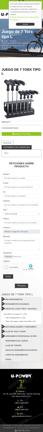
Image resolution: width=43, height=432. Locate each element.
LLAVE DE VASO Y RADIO (15, 331)
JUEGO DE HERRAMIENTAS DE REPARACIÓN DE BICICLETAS (23, 350)
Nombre (6, 174)
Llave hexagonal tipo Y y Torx (16, 318)
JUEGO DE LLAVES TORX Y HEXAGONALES (18, 43)
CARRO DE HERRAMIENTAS (16, 355)
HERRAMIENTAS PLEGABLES (17, 304)
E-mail (5, 183)
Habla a (6, 219)
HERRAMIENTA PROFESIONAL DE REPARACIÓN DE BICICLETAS (23, 336)
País (4, 210)
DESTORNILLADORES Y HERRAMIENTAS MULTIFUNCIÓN (23, 327)
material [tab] (7, 143)
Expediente (7, 253)
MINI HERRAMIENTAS (14, 299)
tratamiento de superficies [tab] (16, 147)
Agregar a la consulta (23, 134)
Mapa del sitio (23, 430)
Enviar (8, 276)
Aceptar (25, 24)
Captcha (6, 261)
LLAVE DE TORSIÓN (13, 345)
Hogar (6, 41)
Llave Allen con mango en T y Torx (13, 45)
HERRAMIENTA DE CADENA (16, 341)
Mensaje (6, 236)
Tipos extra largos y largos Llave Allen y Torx (21, 321)
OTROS (8, 359)
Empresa (6, 201)
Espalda (22, 286)
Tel (4, 192)
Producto (13, 41)
